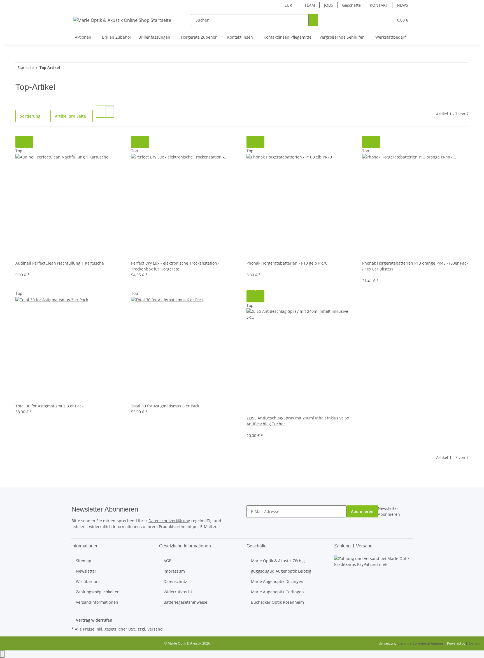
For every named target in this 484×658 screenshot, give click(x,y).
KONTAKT (379, 5)
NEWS (402, 5)
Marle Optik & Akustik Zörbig (278, 560)
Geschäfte (351, 5)
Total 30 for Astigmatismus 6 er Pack (165, 406)
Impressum (174, 571)
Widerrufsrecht (178, 591)
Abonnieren (362, 511)
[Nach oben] (2, 654)
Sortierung (30, 116)
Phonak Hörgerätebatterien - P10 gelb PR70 (286, 263)
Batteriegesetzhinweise (185, 602)
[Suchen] (313, 20)
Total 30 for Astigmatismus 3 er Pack (49, 406)
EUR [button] (289, 5)
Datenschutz (175, 581)
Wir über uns (88, 581)
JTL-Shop (473, 643)
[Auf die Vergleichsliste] (19, 142)
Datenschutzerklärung (169, 520)
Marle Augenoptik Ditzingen (277, 581)
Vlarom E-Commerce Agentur (420, 643)
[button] (378, 20)
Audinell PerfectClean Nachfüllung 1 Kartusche (59, 263)
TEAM (309, 5)
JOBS (328, 5)
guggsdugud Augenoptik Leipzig (281, 571)
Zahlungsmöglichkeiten (98, 591)
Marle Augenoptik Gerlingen (277, 591)
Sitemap (83, 560)
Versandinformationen (97, 602)
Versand (155, 629)
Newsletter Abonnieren (389, 511)
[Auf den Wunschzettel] (28, 142)
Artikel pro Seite (70, 116)
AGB (167, 560)
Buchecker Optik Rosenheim (277, 602)
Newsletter (86, 571)
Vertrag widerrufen (94, 620)
